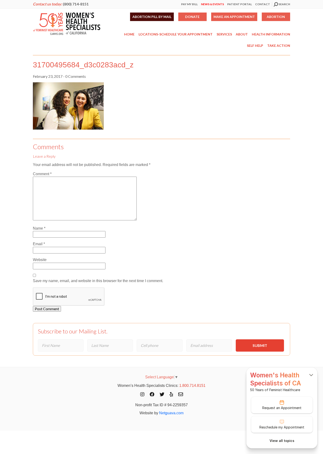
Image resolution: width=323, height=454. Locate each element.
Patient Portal (239, 4)
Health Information (271, 34)
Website (40, 260)
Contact (262, 4)
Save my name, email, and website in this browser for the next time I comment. (98, 281)
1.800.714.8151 (192, 386)
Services (224, 34)
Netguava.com (171, 413)
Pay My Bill (189, 4)
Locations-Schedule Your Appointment (176, 34)
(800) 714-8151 (76, 4)
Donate (192, 17)
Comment (42, 174)
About (242, 34)
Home (129, 34)
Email (39, 244)
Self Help (255, 46)
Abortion (276, 17)
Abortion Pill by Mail (151, 17)
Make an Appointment (234, 17)
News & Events (212, 4)
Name (39, 228)
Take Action (278, 46)
